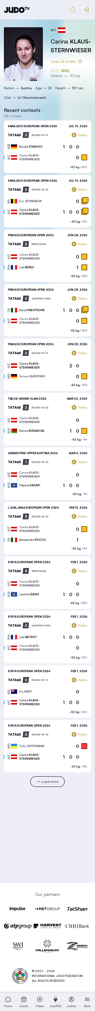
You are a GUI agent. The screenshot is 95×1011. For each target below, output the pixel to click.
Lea (26, 267)
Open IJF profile (63, 61)
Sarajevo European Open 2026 (32, 126)
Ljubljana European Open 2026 (33, 507)
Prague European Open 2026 (31, 235)
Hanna (31, 431)
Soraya (32, 376)
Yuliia (32, 746)
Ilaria (32, 310)
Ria (25, 691)
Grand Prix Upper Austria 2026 (32, 453)
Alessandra (32, 540)
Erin (30, 201)
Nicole (30, 146)
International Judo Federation (57, 976)
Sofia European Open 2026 (29, 562)
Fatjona (29, 485)
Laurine (29, 594)
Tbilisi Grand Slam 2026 (27, 398)
